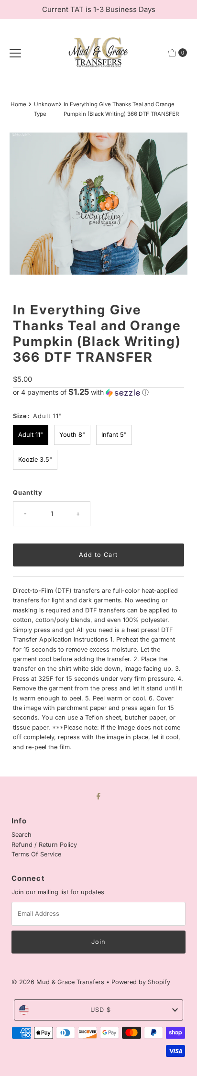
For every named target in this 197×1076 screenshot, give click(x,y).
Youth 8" (72, 434)
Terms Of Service (36, 854)
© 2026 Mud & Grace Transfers (58, 982)
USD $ (100, 1009)
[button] (98, 392)
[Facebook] (98, 795)
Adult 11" (30, 434)
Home (18, 104)
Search (21, 834)
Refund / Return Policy (44, 844)
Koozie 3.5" (35, 459)
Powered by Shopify (140, 982)
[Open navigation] (15, 52)
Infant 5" (114, 434)
